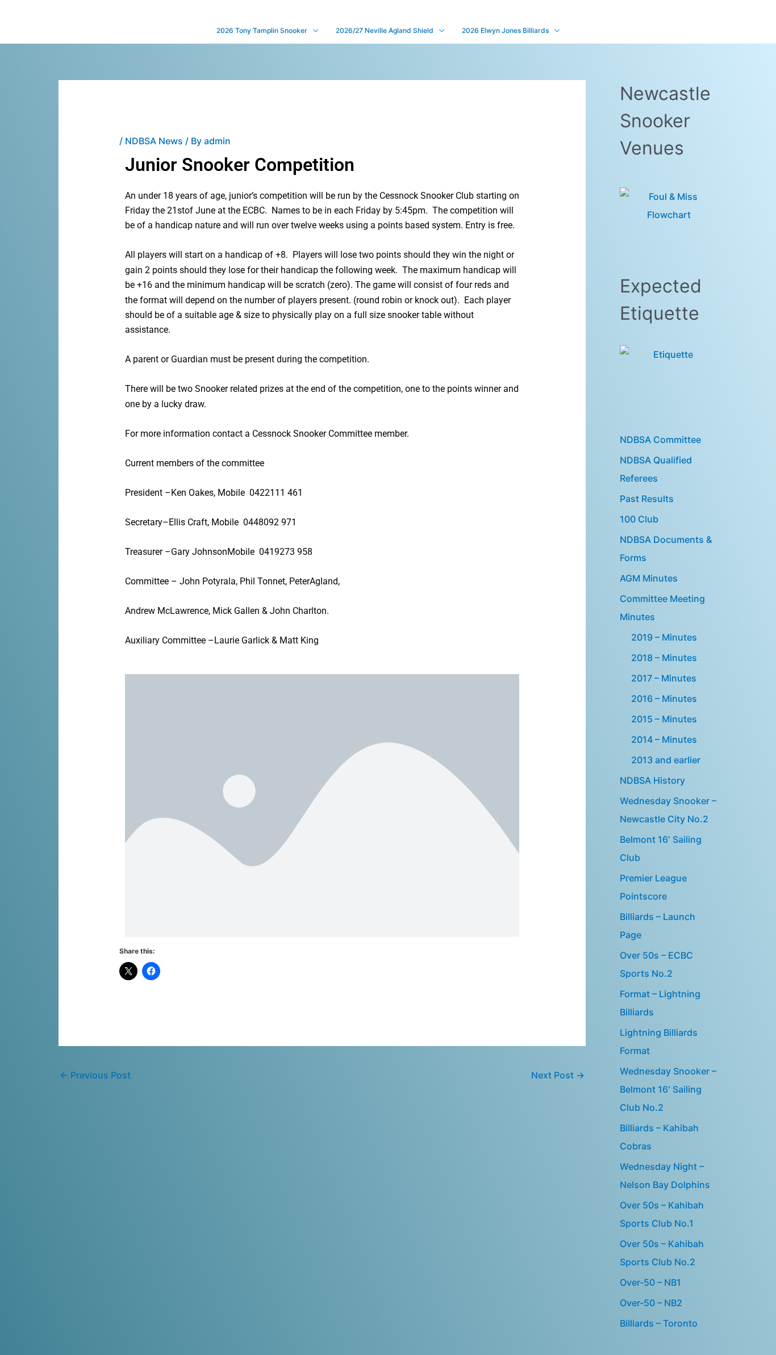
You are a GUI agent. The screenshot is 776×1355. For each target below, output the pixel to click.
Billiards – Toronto (659, 1323)
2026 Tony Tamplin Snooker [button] (261, 30)
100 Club (639, 519)
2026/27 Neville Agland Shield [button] (384, 30)
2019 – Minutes (664, 637)
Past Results (647, 498)
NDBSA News (154, 141)
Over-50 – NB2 (651, 1302)
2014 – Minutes (664, 739)
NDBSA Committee (660, 439)
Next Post (558, 1075)
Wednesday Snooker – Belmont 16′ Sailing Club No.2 (668, 1089)
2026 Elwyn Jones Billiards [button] (505, 30)
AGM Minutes (649, 578)
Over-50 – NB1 (650, 1282)
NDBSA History (652, 780)
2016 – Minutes (664, 698)
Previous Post (95, 1075)
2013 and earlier (665, 760)
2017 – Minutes (663, 678)
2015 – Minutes (664, 719)
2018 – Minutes (664, 657)
